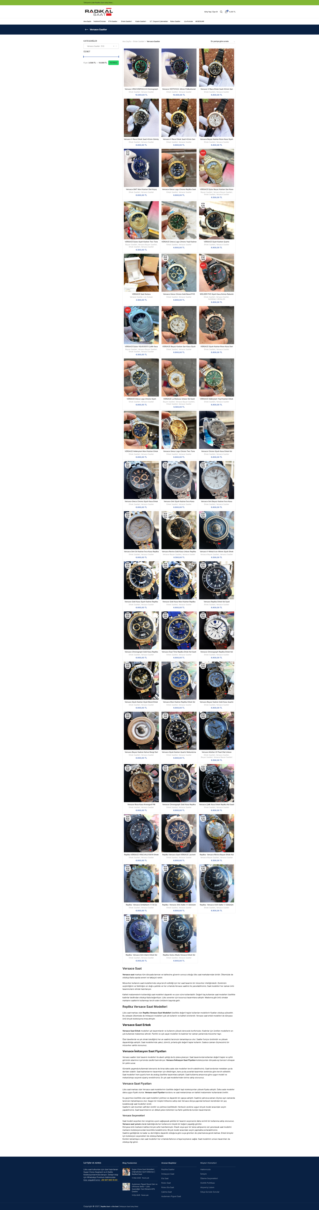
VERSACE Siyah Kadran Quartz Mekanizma (216, 243)
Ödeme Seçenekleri (209, 1178)
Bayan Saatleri (206, 192)
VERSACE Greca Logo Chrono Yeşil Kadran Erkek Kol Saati (179, 243)
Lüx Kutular (148, 297)
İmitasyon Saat (167, 1174)
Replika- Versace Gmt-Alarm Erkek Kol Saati (141, 956)
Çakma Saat (166, 1192)
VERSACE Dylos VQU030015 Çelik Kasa (141, 346)
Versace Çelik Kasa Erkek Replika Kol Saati (216, 804)
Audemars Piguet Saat (171, 1196)
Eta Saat (164, 1178)
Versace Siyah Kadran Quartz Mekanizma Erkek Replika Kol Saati (179, 753)
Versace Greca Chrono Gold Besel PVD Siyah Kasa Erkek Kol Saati (179, 295)
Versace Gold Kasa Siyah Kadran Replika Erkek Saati (141, 603)
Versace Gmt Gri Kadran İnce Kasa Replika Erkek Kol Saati (141, 552)
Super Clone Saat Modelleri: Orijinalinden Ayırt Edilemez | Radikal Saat (143, 1171)
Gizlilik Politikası (207, 1183)
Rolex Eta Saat (167, 1187)
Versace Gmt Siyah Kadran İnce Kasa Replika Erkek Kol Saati (179, 502)
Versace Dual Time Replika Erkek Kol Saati (179, 652)
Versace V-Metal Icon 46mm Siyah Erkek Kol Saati (216, 552)
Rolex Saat (166, 1183)
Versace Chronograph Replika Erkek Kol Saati (216, 653)
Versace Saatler (147, 92)
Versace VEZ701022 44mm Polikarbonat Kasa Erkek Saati (179, 90)
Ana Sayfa (126, 41)
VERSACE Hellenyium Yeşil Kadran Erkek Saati (216, 400)
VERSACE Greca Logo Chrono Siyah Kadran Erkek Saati (141, 400)
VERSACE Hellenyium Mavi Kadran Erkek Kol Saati (141, 452)
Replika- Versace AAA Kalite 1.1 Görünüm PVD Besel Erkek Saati (179, 906)
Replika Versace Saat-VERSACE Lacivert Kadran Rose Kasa (179, 856)
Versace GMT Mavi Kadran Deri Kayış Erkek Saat (141, 190)
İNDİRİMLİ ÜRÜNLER (216, 299)
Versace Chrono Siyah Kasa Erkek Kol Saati (216, 452)
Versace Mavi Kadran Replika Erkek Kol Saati (179, 703)
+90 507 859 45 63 (109, 1179)
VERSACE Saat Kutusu (141, 294)
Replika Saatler (168, 1169)
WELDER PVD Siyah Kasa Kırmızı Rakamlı (216, 294)
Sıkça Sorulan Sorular (209, 1192)
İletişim (203, 1174)
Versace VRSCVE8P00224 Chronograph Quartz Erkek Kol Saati (141, 90)
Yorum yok (145, 1178)
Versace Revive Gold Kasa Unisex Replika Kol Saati (179, 552)
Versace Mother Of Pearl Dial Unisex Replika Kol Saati (217, 753)
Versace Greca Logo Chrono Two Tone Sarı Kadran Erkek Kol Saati (179, 452)
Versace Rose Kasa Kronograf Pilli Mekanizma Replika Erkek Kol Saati (141, 805)
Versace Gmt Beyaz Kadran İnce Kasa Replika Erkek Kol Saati (216, 502)
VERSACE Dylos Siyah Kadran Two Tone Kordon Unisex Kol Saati (141, 243)
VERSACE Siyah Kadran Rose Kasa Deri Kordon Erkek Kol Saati (216, 347)
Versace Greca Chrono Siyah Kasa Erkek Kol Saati (141, 502)
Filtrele (113, 63)
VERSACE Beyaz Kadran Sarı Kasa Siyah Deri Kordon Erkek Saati (179, 347)
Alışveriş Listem (207, 1187)
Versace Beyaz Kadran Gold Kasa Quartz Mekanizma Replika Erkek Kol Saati (216, 703)
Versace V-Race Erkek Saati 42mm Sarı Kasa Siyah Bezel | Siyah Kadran (216, 90)
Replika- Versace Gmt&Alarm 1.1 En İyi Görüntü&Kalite (141, 906)
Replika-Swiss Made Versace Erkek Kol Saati (179, 956)
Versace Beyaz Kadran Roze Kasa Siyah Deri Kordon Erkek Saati (216, 140)
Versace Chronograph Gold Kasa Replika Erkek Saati (141, 653)
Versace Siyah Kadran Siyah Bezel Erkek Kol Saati (141, 703)
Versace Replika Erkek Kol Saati (217, 602)
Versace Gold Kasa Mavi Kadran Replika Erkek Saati (178, 603)
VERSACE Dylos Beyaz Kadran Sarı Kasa (216, 189)
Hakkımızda (205, 1169)
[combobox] (101, 46)
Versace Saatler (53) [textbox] (95, 46)
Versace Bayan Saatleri (222, 192)
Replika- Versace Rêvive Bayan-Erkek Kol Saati (217, 856)
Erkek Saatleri (138, 41)
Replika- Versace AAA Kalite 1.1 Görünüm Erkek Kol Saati (216, 906)
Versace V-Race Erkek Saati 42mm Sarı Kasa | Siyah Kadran (179, 140)
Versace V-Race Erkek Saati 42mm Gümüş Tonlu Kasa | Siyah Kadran (141, 140)
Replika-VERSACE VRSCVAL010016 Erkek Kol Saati (141, 856)
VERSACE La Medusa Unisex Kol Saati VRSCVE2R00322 (179, 400)
